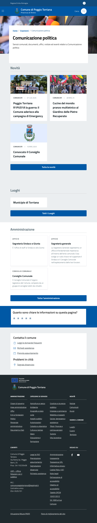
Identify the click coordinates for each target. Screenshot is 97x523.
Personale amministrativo (16, 424)
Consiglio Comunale (22, 276)
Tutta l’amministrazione (48, 298)
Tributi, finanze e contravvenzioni (56, 428)
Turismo (53, 433)
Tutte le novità (48, 167)
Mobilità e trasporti (57, 414)
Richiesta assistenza (38, 473)
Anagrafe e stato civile (36, 413)
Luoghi (72, 427)
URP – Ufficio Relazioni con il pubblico (16, 474)
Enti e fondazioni (17, 414)
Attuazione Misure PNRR (20, 513)
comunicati (17, 98)
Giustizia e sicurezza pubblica (57, 405)
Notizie (72, 403)
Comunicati (74, 407)
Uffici (12, 411)
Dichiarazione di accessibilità (56, 479)
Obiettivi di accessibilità (54, 486)
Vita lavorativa (55, 437)
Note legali (54, 473)
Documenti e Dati (17, 430)
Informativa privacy (57, 465)
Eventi (72, 430)
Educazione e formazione (35, 439)
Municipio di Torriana (26, 202)
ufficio (15, 239)
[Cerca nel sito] (84, 11)
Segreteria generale (61, 243)
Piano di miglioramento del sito (53, 513)
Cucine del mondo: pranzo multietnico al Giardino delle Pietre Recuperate (65, 109)
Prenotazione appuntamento (36, 460)
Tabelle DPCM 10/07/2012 (55, 494)
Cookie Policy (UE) (57, 469)
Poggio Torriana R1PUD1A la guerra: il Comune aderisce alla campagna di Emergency (28, 109)
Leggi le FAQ (35, 454)
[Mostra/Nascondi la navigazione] (2, 10)
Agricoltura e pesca (37, 403)
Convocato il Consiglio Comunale (26, 154)
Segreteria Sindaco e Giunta (26, 243)
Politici (12, 418)
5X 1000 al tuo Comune (56, 502)
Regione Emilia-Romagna (19, 3)
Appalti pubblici (36, 418)
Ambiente (34, 407)
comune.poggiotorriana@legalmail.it (24, 485)
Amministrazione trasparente (56, 456)
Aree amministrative (18, 407)
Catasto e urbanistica (38, 426)
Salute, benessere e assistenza (57, 420)
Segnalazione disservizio (35, 467)
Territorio (73, 434)
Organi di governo (17, 403)
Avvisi (72, 411)
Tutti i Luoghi (48, 213)
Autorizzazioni (35, 422)
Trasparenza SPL (56, 462)
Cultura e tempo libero (36, 432)
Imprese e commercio (58, 411)
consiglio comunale (22, 271)
